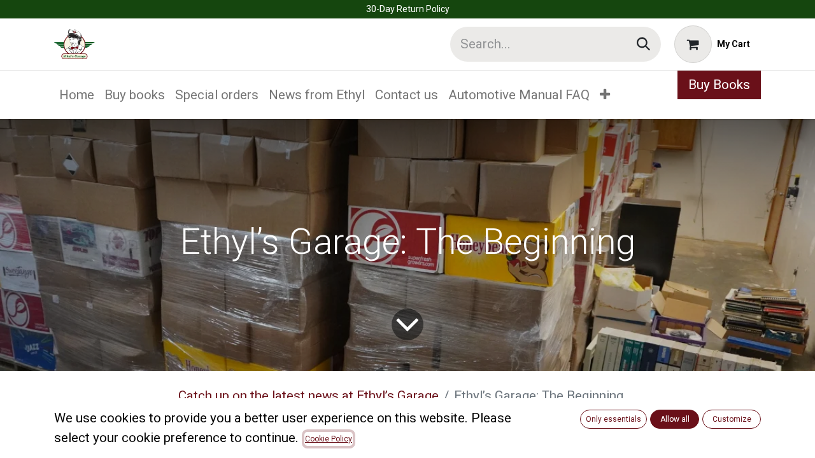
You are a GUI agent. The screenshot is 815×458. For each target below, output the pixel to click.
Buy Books (719, 84)
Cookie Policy (328, 438)
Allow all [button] (675, 419)
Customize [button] (731, 419)
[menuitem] (76, 95)
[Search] (643, 44)
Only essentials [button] (613, 419)
